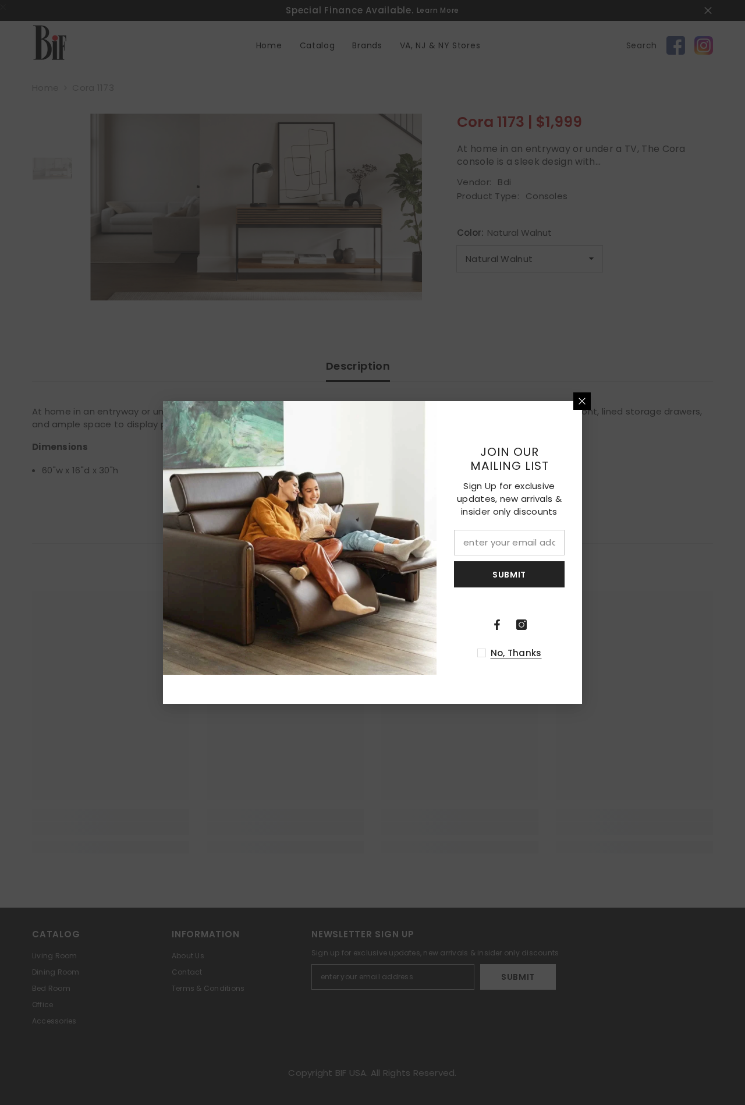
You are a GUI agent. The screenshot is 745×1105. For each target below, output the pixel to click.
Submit (509, 574)
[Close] (582, 401)
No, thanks (516, 653)
